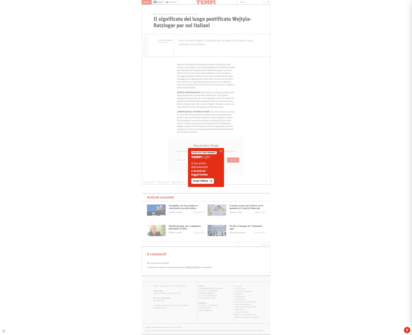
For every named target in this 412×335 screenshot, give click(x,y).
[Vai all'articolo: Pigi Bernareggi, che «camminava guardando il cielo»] (156, 232)
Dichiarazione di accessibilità (246, 302)
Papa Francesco (177, 182)
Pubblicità (239, 294)
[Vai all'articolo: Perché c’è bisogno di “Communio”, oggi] (217, 232)
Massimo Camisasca (237, 233)
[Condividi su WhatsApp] (144, 46)
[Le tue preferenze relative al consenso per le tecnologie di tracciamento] (4, 331)
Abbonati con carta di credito (245, 307)
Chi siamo (238, 286)
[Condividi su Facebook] (144, 36)
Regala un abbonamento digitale (247, 317)
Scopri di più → (264, 244)
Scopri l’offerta (200, 181)
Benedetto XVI (148, 182)
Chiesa (160, 14)
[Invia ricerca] (264, 2)
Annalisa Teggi (235, 212)
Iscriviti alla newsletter (243, 291)
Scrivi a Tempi (240, 289)
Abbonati (146, 2)
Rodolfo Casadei (175, 212)
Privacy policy (240, 296)
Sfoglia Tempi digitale (243, 304)
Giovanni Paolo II (163, 182)
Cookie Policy (240, 299)
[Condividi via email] (144, 51)
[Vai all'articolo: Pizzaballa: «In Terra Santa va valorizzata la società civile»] (156, 211)
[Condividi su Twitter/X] (144, 41)
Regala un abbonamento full (245, 314)
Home (155, 14)
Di (165, 40)
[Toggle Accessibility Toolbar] (407, 330)
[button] (144, 55)
